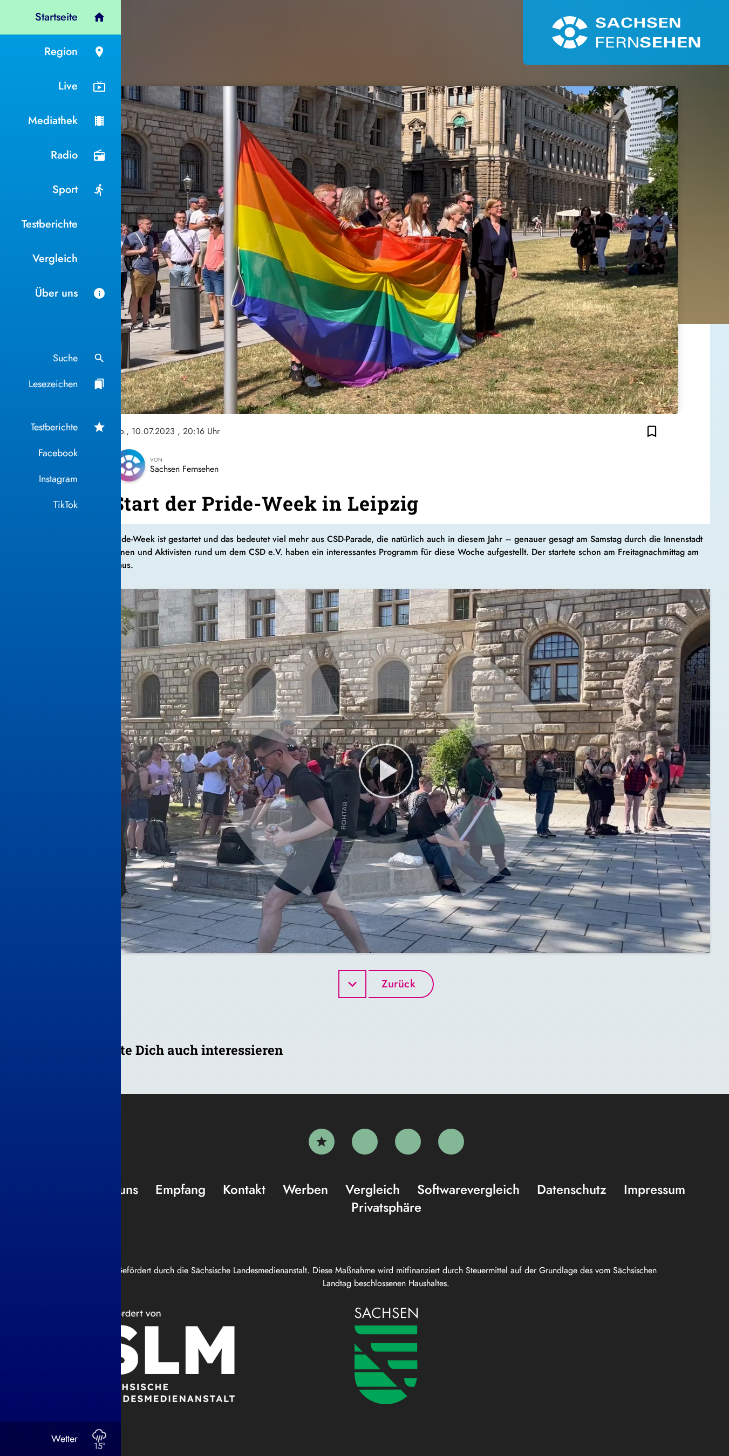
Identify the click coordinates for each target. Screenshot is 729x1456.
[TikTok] (451, 1142)
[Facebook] (365, 1142)
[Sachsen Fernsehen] (626, 32)
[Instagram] (408, 1142)
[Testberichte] (322, 1142)
